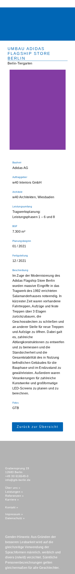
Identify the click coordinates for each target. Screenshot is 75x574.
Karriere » (12, 499)
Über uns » (12, 487)
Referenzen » (14, 495)
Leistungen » (14, 491)
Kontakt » (11, 507)
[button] (26, 32)
